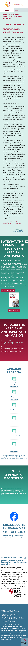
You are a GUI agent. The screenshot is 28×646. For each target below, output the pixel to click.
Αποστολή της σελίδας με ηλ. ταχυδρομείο (13, 32)
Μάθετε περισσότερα (8, 290)
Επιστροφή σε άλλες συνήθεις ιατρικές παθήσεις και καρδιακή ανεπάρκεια (13, 222)
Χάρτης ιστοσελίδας (7, 611)
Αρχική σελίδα (6, 14)
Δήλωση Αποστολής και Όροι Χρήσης (10, 614)
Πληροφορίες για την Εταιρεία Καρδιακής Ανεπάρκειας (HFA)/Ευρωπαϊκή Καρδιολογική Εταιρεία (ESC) (13, 618)
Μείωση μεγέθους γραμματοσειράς (11, 29)
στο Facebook (14, 532)
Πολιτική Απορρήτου (7, 615)
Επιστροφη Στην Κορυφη (24, 643)
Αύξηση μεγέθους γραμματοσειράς (11, 28)
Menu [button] (7, 10)
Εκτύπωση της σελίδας (8, 31)
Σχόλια (17, 611)
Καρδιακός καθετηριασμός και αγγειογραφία (18, 231)
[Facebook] (14, 517)
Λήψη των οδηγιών (14, 310)
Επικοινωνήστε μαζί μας (8, 610)
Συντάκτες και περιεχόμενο (8, 621)
